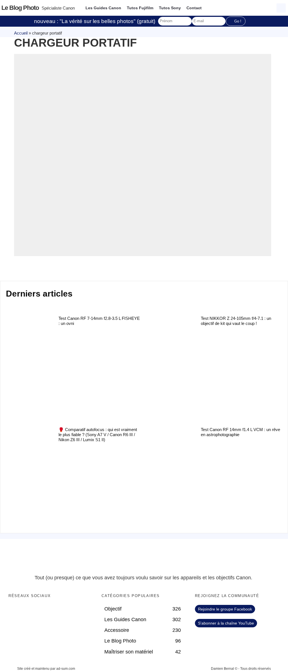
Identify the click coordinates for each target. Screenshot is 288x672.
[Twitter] (25, 610)
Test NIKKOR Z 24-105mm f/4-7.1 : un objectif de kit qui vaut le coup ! (236, 321)
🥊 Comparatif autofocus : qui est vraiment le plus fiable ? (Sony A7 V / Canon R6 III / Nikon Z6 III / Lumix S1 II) (97, 434)
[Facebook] (14, 610)
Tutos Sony (170, 8)
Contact (194, 8)
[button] (281, 8)
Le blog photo (20, 7)
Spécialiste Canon (58, 8)
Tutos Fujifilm (140, 8)
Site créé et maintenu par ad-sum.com (46, 669)
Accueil (21, 33)
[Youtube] (37, 610)
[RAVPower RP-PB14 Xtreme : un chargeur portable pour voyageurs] (142, 155)
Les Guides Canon (103, 8)
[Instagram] (48, 610)
